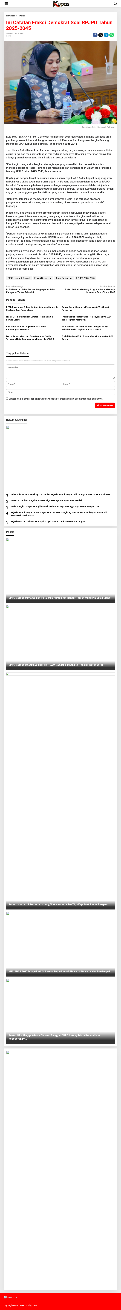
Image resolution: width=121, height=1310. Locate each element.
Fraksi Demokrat (42, 278)
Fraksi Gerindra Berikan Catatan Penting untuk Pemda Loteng (29, 318)
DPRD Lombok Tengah (19, 278)
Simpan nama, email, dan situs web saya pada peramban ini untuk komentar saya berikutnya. (56, 399)
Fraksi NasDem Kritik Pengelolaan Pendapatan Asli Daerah (87, 337)
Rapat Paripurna (63, 278)
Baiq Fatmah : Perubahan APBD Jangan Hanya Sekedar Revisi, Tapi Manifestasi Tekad (85, 328)
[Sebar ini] (95, 35)
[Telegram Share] (106, 35)
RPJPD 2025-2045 (85, 278)
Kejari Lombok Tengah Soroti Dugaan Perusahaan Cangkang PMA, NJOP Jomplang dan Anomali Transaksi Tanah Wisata (59, 513)
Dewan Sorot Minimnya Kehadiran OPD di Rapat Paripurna (85, 308)
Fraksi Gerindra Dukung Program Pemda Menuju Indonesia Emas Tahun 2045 (90, 289)
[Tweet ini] (100, 35)
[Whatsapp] (111, 35)
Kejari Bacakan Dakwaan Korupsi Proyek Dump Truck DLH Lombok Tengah (48, 521)
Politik (8, 36)
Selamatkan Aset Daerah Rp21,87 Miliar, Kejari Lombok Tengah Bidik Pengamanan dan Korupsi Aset (60, 494)
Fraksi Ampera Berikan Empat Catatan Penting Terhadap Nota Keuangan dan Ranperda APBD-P (30, 337)
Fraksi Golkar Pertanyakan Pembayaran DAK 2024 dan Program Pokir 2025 (86, 318)
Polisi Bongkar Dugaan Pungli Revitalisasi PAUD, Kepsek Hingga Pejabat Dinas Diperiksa (55, 506)
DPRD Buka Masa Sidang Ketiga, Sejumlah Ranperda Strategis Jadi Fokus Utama (32, 308)
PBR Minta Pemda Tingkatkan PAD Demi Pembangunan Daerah (26, 328)
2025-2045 (71, 143)
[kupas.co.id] (61, 3)
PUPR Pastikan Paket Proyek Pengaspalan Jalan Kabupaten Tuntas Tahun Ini (30, 289)
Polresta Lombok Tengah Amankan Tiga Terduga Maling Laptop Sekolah (46, 500)
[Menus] (6, 3)
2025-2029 (78, 237)
